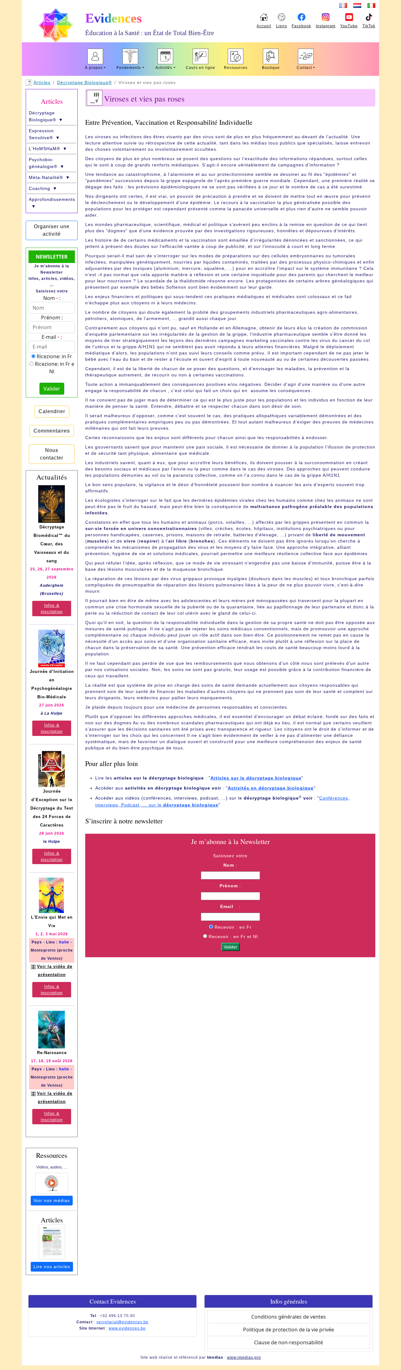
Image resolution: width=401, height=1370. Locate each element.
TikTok (368, 26)
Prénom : (52, 317)
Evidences (113, 18)
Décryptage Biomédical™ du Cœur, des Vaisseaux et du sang (52, 544)
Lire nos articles (52, 1266)
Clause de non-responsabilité (288, 1342)
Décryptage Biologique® (84, 82)
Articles (42, 82)
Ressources (235, 68)
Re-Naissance (52, 1052)
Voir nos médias (52, 1200)
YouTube (349, 26)
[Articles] (52, 1242)
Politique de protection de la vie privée (288, 1329)
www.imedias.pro (244, 1357)
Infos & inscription (52, 608)
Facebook (301, 26)
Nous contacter (51, 454)
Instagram (326, 26)
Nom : (51, 298)
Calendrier (52, 411)
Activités (163, 68)
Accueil (264, 26)
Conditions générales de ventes (288, 1316)
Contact (304, 68)
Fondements (129, 68)
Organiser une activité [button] (52, 230)
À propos (94, 68)
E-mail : (52, 336)
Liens (281, 26)
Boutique (271, 68)
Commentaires (52, 430)
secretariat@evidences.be (122, 1322)
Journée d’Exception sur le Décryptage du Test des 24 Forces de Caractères (51, 808)
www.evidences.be (127, 1328)
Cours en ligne (200, 68)
